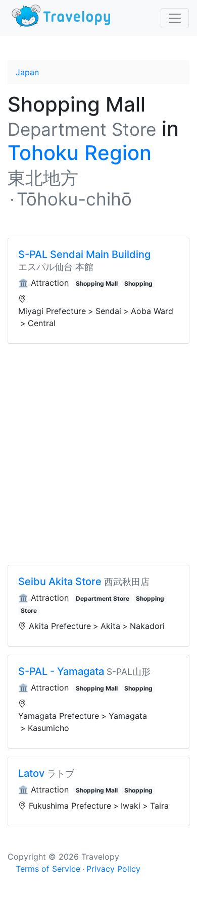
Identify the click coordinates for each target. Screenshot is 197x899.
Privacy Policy (113, 869)
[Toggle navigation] (175, 18)
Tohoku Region (80, 152)
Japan (27, 72)
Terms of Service (48, 869)
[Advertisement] (98, 454)
